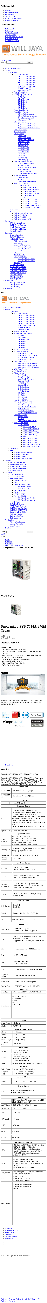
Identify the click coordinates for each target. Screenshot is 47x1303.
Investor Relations (11, 12)
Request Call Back (11, 39)
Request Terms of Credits (14, 37)
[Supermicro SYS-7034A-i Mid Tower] (16, 621)
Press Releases (10, 14)
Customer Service (11, 1230)
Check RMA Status (12, 41)
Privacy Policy (10, 1232)
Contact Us (9, 1238)
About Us (8, 1228)
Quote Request (6, 60)
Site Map (8, 1234)
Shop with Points (11, 16)
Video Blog (9, 31)
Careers (7, 10)
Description (9, 765)
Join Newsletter (10, 35)
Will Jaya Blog (10, 29)
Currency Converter (12, 20)
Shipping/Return (11, 1236)
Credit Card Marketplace (13, 18)
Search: (3, 62)
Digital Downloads (11, 33)
